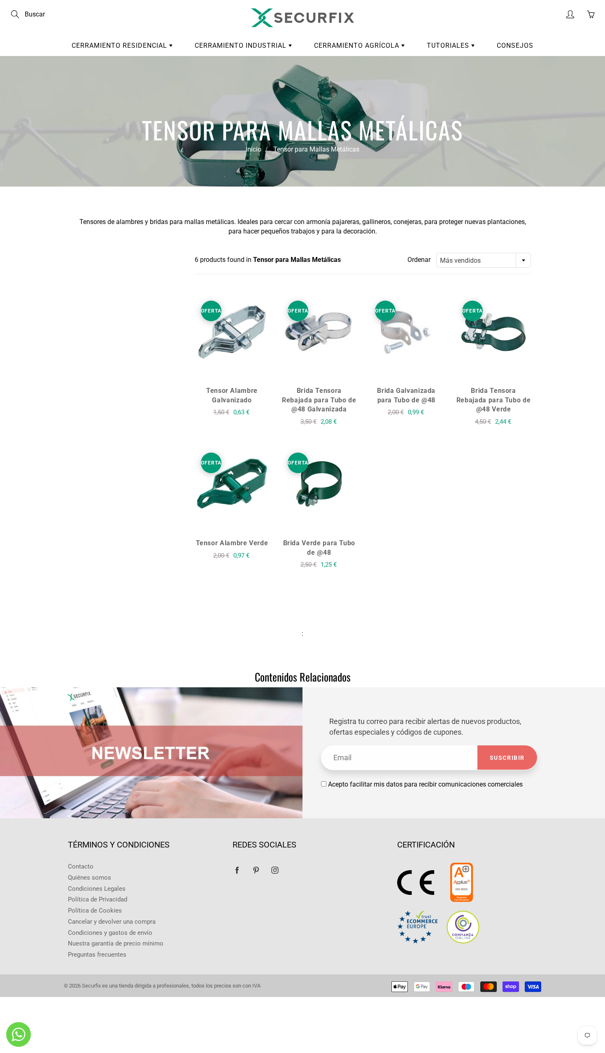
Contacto (80, 866)
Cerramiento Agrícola (357, 45)
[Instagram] (275, 870)
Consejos (515, 45)
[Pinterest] (256, 870)
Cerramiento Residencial (120, 45)
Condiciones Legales (97, 888)
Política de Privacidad (97, 899)
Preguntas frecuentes (97, 954)
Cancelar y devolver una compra (112, 921)
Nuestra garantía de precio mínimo (115, 943)
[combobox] (483, 260)
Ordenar (418, 260)
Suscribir (507, 757)
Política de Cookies (95, 910)
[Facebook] (237, 870)
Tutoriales (449, 45)
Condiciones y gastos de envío (110, 932)
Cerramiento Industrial (242, 45)
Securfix (91, 986)
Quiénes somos (89, 877)
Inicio (253, 149)
